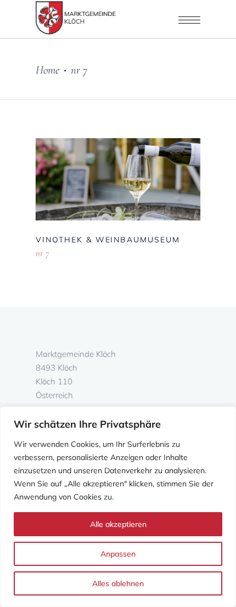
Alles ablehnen (118, 583)
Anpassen (118, 554)
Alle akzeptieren (118, 524)
